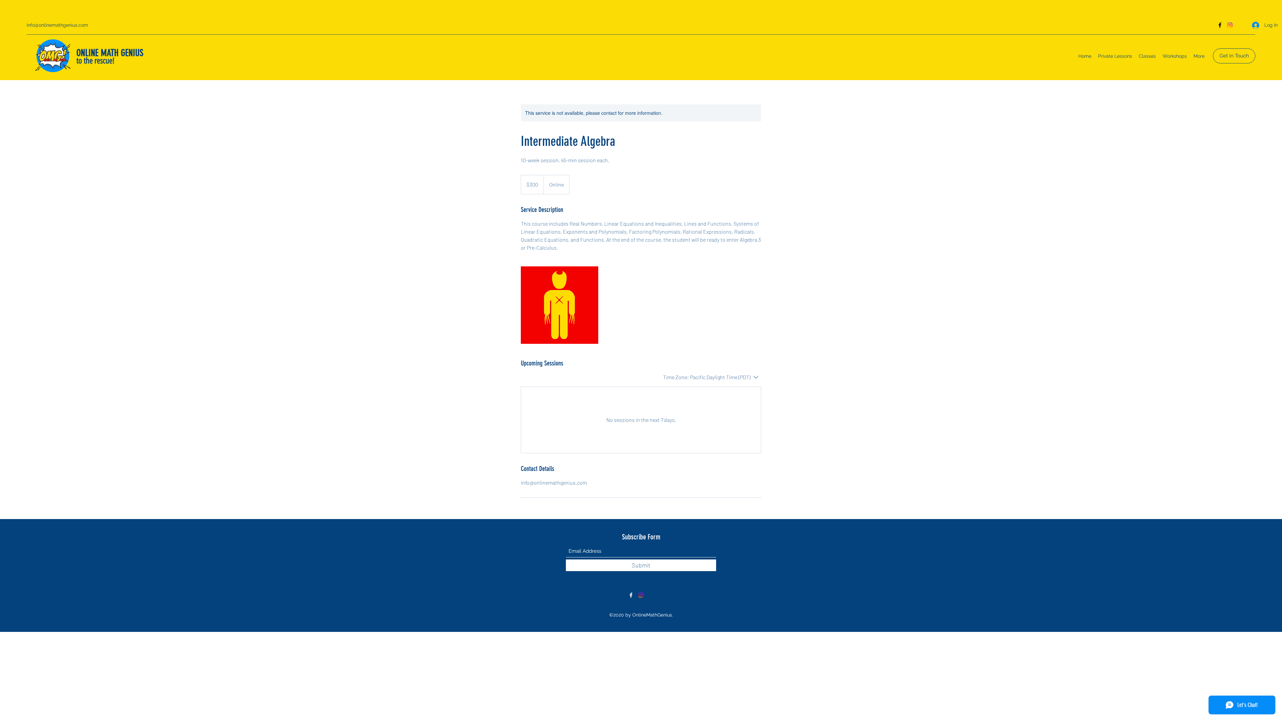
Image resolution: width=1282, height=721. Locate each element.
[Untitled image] (559, 305)
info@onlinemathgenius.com (57, 25)
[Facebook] (1220, 25)
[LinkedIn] (1230, 25)
